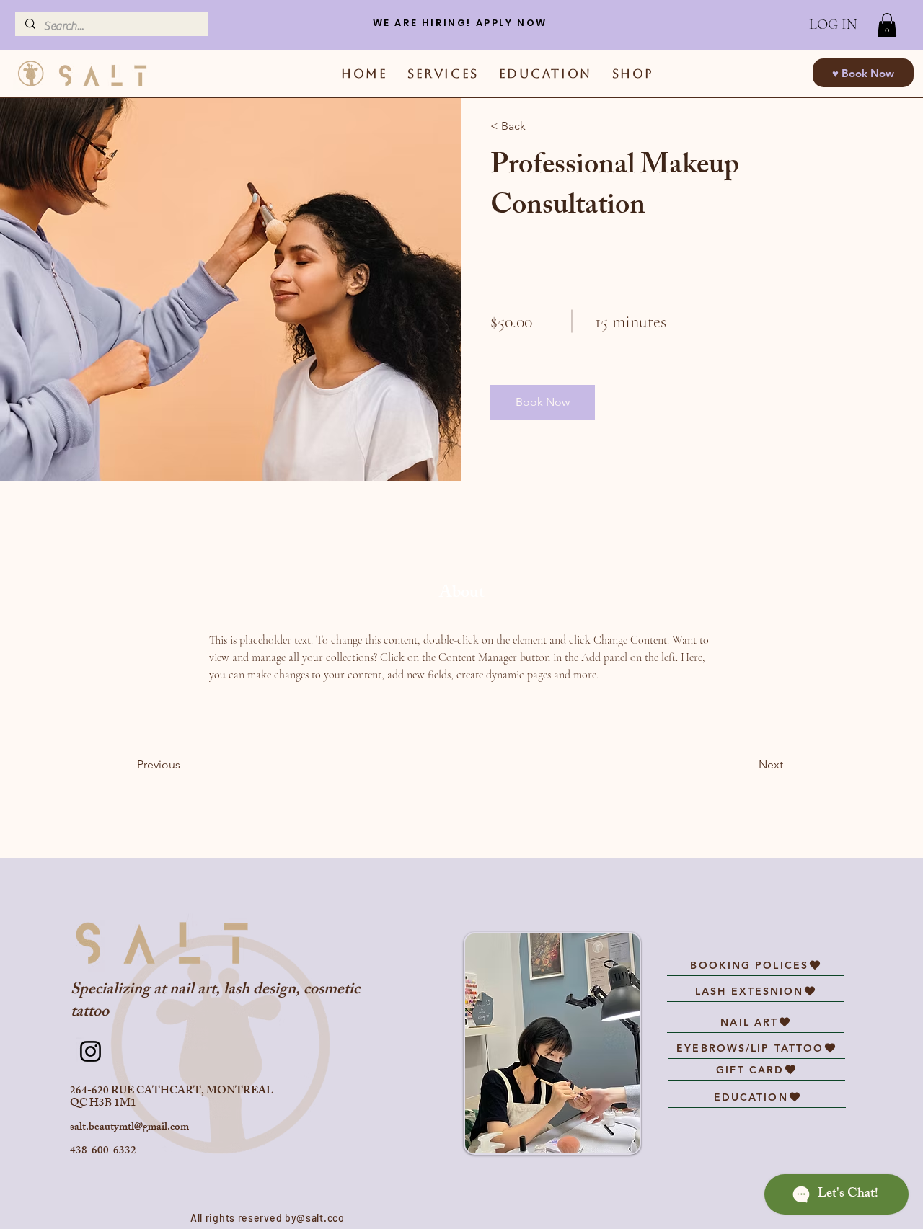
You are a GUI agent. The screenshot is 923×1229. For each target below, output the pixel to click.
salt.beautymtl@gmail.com (129, 1127)
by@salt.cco (315, 1218)
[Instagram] (90, 1051)
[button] (887, 25)
